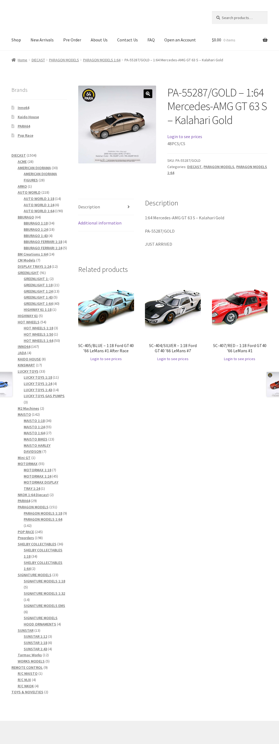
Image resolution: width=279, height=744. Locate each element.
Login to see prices (184, 136)
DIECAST (38, 59)
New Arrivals (42, 39)
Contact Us (127, 39)
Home (22, 59)
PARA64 (24, 126)
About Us (99, 39)
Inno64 (23, 107)
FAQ (151, 39)
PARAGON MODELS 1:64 (101, 59)
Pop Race (25, 135)
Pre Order (72, 39)
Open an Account (180, 39)
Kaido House (28, 116)
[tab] (106, 207)
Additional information (100, 223)
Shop (16, 39)
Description (89, 206)
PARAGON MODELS (64, 59)
